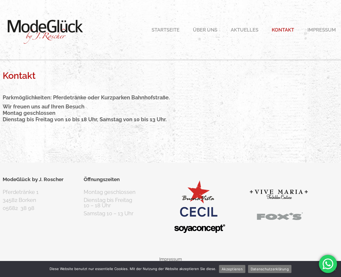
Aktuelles (244, 30)
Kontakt (283, 30)
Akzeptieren (232, 269)
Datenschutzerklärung (270, 269)
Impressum (321, 30)
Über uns (205, 30)
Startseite (166, 30)
